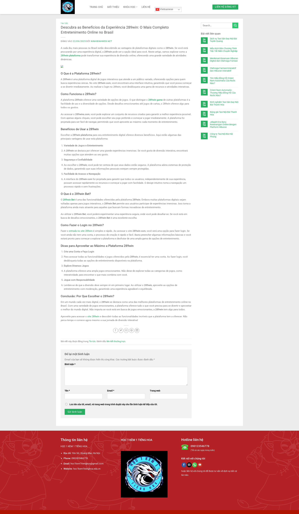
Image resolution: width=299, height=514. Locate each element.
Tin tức (64, 23)
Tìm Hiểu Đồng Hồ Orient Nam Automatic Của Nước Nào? (222, 81)
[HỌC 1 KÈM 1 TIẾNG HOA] (73, 7)
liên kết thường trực (116, 341)
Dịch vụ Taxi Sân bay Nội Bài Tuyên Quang (223, 39)
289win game (155, 99)
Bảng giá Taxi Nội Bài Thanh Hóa (223, 113)
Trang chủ (96, 7)
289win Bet (69, 199)
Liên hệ (146, 7)
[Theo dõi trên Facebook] (183, 464)
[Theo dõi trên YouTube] (199, 464)
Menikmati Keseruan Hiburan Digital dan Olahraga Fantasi (224, 59)
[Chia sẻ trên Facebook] (115, 330)
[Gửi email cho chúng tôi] (189, 464)
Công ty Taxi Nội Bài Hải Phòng (221, 135)
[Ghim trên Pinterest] (131, 330)
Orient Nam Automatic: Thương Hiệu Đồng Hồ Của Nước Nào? (223, 93)
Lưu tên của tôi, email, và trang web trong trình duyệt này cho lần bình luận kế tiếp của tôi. (113, 404)
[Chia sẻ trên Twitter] (121, 330)
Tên (67, 390)
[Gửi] (235, 25)
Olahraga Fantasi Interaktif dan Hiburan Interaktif (223, 69)
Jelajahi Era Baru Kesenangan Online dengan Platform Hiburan (223, 124)
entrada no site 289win (81, 231)
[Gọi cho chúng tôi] (194, 464)
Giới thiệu (113, 7)
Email (110, 390)
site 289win (93, 316)
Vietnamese (166, 9)
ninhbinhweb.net (101, 41)
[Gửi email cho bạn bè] (126, 330)
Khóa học (129, 7)
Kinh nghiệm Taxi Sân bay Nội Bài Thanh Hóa (224, 103)
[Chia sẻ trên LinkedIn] (137, 330)
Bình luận (70, 364)
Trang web (155, 390)
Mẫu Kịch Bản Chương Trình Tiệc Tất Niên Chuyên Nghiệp (223, 49)
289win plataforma (71, 55)
